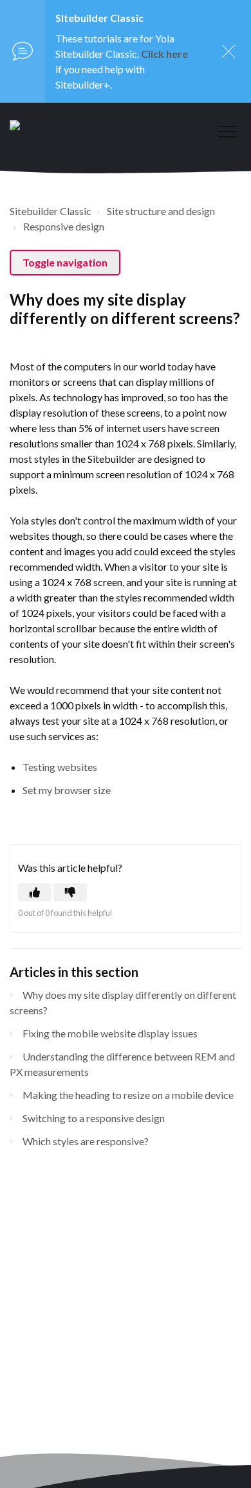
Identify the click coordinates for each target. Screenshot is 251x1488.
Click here (164, 54)
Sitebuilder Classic (50, 211)
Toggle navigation (65, 262)
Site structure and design (161, 211)
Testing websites (60, 767)
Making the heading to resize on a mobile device (128, 1095)
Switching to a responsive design (94, 1118)
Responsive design (63, 226)
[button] (226, 131)
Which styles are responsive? (86, 1141)
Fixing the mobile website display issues (110, 1033)
